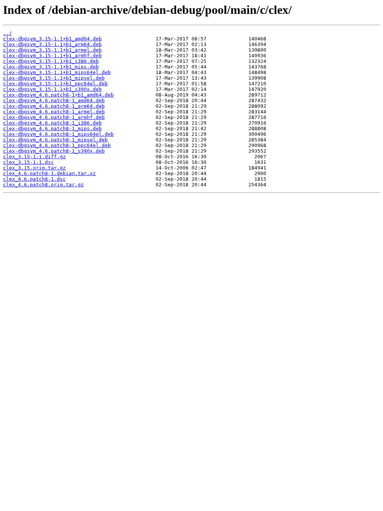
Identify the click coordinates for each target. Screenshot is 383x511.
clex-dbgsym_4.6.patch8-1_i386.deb (52, 123)
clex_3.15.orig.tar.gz (34, 168)
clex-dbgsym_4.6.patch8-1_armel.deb (54, 111)
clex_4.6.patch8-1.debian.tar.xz (49, 173)
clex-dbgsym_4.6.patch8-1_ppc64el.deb (57, 145)
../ (7, 33)
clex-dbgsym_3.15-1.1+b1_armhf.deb (52, 55)
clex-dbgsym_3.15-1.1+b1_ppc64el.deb (55, 83)
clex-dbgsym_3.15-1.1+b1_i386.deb (51, 61)
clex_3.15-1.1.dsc (28, 162)
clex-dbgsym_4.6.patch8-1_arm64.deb (54, 106)
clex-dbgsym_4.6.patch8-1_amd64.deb (54, 100)
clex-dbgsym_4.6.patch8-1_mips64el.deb (58, 134)
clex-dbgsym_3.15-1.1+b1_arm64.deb (52, 44)
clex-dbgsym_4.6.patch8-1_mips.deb (52, 128)
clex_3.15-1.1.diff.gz (34, 156)
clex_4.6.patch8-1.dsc (34, 179)
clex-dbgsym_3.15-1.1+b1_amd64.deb (52, 39)
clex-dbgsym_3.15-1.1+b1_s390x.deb (52, 89)
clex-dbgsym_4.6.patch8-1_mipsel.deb (55, 140)
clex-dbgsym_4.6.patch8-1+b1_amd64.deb (58, 95)
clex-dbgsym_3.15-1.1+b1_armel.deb (52, 50)
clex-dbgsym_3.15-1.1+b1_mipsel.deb (54, 78)
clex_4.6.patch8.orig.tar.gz (43, 184)
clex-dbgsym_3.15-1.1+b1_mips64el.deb (57, 72)
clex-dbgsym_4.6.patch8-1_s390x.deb (54, 151)
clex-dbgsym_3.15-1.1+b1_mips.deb (51, 67)
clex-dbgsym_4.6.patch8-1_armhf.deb (54, 117)
